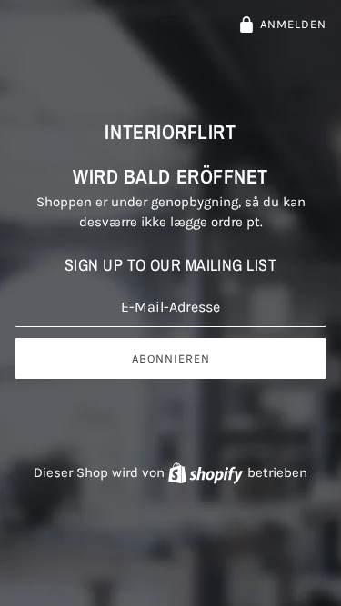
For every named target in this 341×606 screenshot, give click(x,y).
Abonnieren (171, 358)
